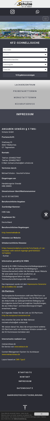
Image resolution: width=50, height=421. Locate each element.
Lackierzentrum (25, 85)
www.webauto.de (21, 347)
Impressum (25, 381)
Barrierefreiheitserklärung (25, 395)
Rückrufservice (25, 104)
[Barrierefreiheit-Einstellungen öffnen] (46, 215)
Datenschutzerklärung (20, 419)
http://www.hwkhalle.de (11, 233)
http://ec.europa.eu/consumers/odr (16, 315)
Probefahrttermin (25, 91)
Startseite (25, 372)
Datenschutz (25, 388)
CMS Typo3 (20, 359)
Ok (41, 414)
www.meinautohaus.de (11, 354)
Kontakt (25, 377)
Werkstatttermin (25, 97)
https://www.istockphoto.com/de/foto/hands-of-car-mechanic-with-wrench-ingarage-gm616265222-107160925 (23, 250)
